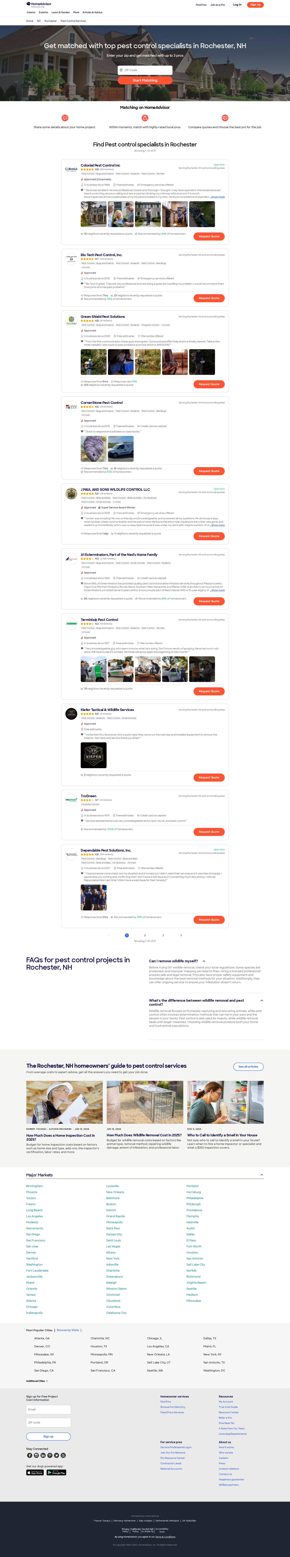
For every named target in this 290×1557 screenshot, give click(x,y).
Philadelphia (194, 1198)
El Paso (191, 1240)
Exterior (43, 12)
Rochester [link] (50, 20)
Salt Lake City (195, 1264)
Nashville (192, 1222)
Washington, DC (214, 1370)
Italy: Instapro (145, 1520)
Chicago (32, 1307)
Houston (192, 1252)
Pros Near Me (226, 1423)
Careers (223, 1458)
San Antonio (194, 1258)
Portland (192, 1186)
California (135, 1530)
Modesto (32, 1222)
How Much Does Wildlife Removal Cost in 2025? (144, 1135)
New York (112, 1258)
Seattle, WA (155, 1370)
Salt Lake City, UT (159, 1362)
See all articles (248, 1066)
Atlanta (31, 1301)
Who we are (226, 1452)
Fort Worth (194, 1246)
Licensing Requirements (233, 1433)
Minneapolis (114, 1222)
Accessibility (161, 1530)
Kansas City (114, 1234)
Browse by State (68, 1330)
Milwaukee (193, 1301)
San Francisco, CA (103, 1370)
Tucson (31, 1198)
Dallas (190, 1234)
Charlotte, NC (100, 1338)
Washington (34, 1264)
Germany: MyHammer (124, 1520)
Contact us (225, 1474)
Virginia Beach (196, 1282)
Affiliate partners (229, 1484)
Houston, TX (99, 1346)
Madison (192, 1295)
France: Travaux (102, 1520)
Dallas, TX (209, 1338)
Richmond (193, 1276)
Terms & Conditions (165, 1537)
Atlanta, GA (42, 1338)
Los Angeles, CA (158, 1346)
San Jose (32, 1246)
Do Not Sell (148, 1530)
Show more (218, 196)
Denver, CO (42, 1346)
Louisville (112, 1186)
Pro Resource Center (172, 1458)
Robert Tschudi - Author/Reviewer (48, 1129)
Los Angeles (34, 1216)
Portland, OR (99, 1362)
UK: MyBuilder (189, 1520)
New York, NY (212, 1354)
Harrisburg (193, 1192)
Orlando (31, 1288)
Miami (30, 1282)
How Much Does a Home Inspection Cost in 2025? (60, 1137)
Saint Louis (113, 1240)
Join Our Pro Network (172, 1452)
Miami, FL (209, 1346)
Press (222, 1463)
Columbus (113, 1307)
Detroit (111, 1210)
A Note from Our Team (232, 1428)
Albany (111, 1252)
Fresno (31, 1204)
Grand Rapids (115, 1216)
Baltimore (113, 1198)
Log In (237, 4)
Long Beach (34, 1210)
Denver (31, 1252)
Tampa (30, 1295)
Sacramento (34, 1228)
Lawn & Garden (61, 12)
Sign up (48, 1436)
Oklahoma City (116, 1313)
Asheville (112, 1264)
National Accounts (171, 1468)
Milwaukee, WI (44, 1354)
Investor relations (229, 1468)
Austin (190, 1228)
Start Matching (145, 80)
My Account (226, 1401)
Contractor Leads (170, 1463)
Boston (111, 1204)
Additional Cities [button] (35, 1381)
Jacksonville (34, 1276)
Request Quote (209, 236)
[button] (94, 214)
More (76, 12)
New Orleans (115, 1192)
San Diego (33, 1234)
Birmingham (34, 1186)
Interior (31, 12)
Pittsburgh (193, 1204)
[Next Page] (181, 935)
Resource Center (229, 1412)
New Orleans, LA (158, 1354)
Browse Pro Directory (172, 1407)
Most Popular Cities (39, 1330)
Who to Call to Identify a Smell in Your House (222, 1135)
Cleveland (113, 1301)
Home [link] (29, 20)
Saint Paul (113, 1228)
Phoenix (31, 1192)
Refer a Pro (225, 1417)
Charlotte (113, 1270)
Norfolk (191, 1270)
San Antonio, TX (214, 1362)
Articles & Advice (92, 12)
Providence (194, 1210)
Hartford (32, 1258)
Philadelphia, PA (45, 1362)
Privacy (125, 1530)
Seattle (191, 1288)
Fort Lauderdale (37, 1270)
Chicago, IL (154, 1338)
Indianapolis (34, 1313)
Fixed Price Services (172, 1412)
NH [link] (39, 20)
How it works (226, 1447)
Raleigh (111, 1282)
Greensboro (114, 1276)
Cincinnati (113, 1295)
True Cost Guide (228, 1407)
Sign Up (255, 4)
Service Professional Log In (176, 1447)
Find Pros (165, 1401)
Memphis (192, 1216)
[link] (145, 169)
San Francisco (35, 1240)
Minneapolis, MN (102, 1354)
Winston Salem (116, 1288)
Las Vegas (113, 1246)
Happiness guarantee (231, 1479)
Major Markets (39, 1175)
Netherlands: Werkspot (167, 1520)
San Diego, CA (44, 1370)
